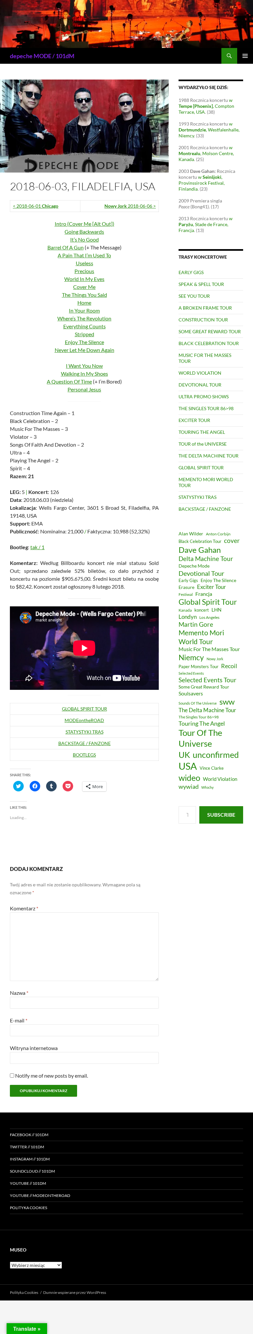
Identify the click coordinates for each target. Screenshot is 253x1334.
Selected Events (191, 673)
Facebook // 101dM (29, 1134)
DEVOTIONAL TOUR (200, 384)
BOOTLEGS (84, 755)
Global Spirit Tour (208, 601)
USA (188, 766)
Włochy (207, 787)
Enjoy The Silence (84, 342)
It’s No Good (84, 239)
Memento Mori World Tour (201, 637)
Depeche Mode (194, 566)
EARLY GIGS (191, 272)
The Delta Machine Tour (207, 710)
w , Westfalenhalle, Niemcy (209, 129)
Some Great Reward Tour (204, 687)
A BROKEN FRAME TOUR (205, 308)
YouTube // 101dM (28, 1183)
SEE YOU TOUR (194, 296)
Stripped (84, 334)
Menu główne (245, 56)
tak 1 (37, 547)
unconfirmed (216, 755)
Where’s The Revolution (84, 318)
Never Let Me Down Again (84, 350)
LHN (216, 610)
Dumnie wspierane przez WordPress (74, 1292)
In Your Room (84, 310)
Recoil (229, 665)
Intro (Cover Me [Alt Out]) (84, 224)
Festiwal (186, 594)
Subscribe (221, 814)
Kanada (185, 610)
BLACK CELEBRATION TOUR (209, 343)
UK (184, 755)
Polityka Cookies (28, 1207)
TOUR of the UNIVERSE (203, 444)
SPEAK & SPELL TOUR (201, 284)
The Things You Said (84, 295)
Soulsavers (191, 693)
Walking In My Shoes (84, 373)
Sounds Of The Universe (198, 703)
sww (227, 701)
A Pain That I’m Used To (84, 255)
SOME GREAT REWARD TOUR (210, 331)
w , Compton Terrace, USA (206, 106)
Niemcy (191, 657)
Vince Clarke (212, 768)
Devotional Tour (201, 573)
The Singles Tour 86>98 (199, 716)
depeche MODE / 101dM (42, 55)
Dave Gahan (200, 549)
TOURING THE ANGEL (202, 432)
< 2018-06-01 (35, 206)
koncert (201, 610)
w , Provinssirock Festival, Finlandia (202, 183)
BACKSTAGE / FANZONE (84, 743)
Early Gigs (188, 580)
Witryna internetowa (34, 1048)
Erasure (186, 587)
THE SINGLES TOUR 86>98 (206, 408)
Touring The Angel (202, 723)
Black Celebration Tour (200, 541)
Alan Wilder (191, 533)
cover (232, 540)
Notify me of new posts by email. (51, 1075)
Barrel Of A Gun (65, 247)
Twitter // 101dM (27, 1146)
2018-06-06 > (130, 206)
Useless (84, 263)
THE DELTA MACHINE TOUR (209, 455)
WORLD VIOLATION (200, 373)
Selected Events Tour (208, 680)
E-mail (18, 1020)
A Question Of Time (69, 381)
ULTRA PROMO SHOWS (204, 396)
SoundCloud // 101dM (32, 1171)
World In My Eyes (84, 279)
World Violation (220, 779)
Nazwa (19, 993)
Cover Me (84, 287)
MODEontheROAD (84, 720)
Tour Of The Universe (200, 738)
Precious (84, 271)
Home (84, 302)
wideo (189, 778)
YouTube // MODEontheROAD (40, 1195)
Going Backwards (84, 231)
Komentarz (24, 908)
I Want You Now (84, 366)
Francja (203, 594)
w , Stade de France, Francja (206, 224)
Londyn (188, 616)
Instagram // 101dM (30, 1159)
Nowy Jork (215, 659)
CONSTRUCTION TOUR (203, 319)
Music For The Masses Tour (209, 649)
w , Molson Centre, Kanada (206, 153)
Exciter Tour (211, 586)
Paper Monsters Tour (198, 666)
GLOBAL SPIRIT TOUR (84, 709)
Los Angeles (209, 617)
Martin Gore (196, 624)
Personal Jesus (84, 389)
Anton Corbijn (218, 534)
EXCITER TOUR (194, 420)
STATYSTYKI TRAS (84, 732)
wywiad (189, 786)
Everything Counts (84, 326)
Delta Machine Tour (206, 558)
